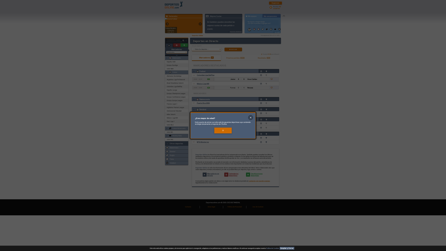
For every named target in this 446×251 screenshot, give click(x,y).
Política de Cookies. (273, 248)
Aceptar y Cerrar (287, 248)
